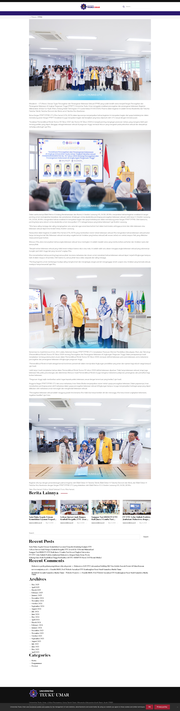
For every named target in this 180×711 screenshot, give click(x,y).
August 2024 (36, 609)
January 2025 (37, 595)
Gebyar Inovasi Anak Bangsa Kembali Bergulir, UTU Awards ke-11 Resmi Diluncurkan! (61, 550)
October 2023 (37, 636)
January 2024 (37, 628)
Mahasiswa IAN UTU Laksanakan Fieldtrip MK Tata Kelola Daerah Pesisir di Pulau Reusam (109, 566)
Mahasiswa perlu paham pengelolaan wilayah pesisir (51, 566)
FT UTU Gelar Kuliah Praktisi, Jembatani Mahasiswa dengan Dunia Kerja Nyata (59, 555)
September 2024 (38, 606)
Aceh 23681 (108, 703)
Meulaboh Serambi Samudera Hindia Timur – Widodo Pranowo (55, 573)
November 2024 (38, 601)
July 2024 (35, 612)
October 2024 (37, 603)
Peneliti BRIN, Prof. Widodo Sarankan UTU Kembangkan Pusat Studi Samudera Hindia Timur (85, 569)
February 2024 (37, 625)
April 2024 (35, 620)
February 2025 (37, 593)
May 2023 (35, 649)
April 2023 (35, 652)
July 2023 (35, 644)
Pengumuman (37, 663)
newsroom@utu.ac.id (40, 569)
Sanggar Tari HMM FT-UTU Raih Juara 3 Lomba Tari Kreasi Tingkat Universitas (59, 552)
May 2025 (35, 585)
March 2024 (36, 622)
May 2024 (35, 617)
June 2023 (35, 647)
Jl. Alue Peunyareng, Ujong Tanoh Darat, (62, 703)
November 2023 (38, 633)
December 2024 (38, 598)
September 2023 (38, 639)
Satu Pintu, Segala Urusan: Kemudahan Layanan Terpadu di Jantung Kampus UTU (60, 547)
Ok (149, 707)
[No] (177, 707)
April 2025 (35, 587)
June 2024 (35, 614)
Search (31, 533)
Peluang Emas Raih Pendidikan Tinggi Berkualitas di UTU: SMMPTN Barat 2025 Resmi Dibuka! (65, 558)
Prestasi (35, 666)
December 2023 (37, 630)
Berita (34, 661)
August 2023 (36, 641)
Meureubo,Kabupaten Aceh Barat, (90, 703)
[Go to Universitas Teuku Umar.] (29, 17)
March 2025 (36, 590)
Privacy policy (162, 707)
